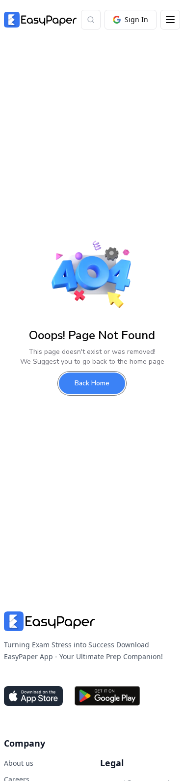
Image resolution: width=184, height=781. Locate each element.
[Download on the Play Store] (107, 696)
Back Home (92, 383)
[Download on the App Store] (33, 696)
